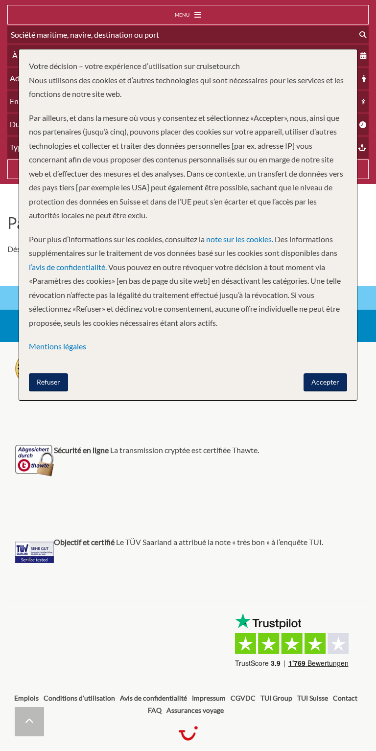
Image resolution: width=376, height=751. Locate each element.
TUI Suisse (312, 698)
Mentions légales (57, 346)
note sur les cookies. (239, 239)
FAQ (155, 710)
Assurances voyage (195, 710)
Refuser (48, 382)
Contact (345, 698)
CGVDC (243, 698)
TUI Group (276, 698)
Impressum (209, 698)
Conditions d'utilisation (79, 698)
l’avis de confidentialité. (68, 267)
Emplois (26, 698)
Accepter (325, 382)
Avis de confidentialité (153, 698)
